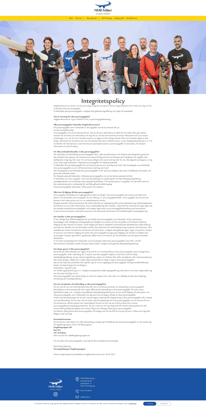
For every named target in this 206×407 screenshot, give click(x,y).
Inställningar (164, 404)
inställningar (132, 404)
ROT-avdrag (107, 18)
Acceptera (149, 404)
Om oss (78, 18)
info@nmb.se (85, 397)
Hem (71, 18)
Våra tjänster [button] (91, 18)
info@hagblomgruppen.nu (79, 335)
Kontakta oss (131, 18)
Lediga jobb (119, 18)
